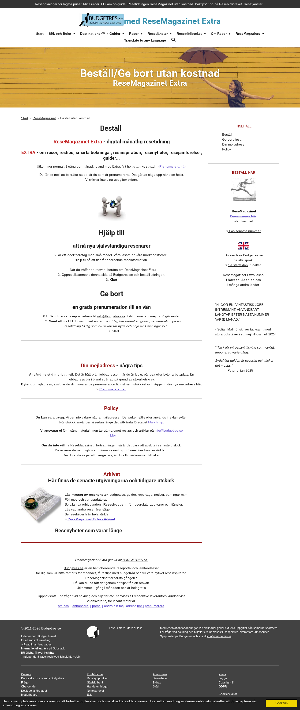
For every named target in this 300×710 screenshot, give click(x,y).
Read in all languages (37, 644)
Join (78, 656)
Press (222, 674)
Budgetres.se (73, 568)
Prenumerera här (172, 166)
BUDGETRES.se (135, 560)
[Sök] (173, 40)
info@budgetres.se (111, 316)
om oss (63, 606)
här (139, 606)
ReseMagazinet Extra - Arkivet (91, 519)
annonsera (80, 606)
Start (24, 118)
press (96, 606)
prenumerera (154, 606)
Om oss (26, 674)
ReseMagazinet (44, 118)
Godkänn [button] (281, 703)
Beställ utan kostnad (75, 118)
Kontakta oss (95, 674)
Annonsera (160, 674)
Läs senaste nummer (245, 231)
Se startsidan (238, 265)
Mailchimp (155, 422)
